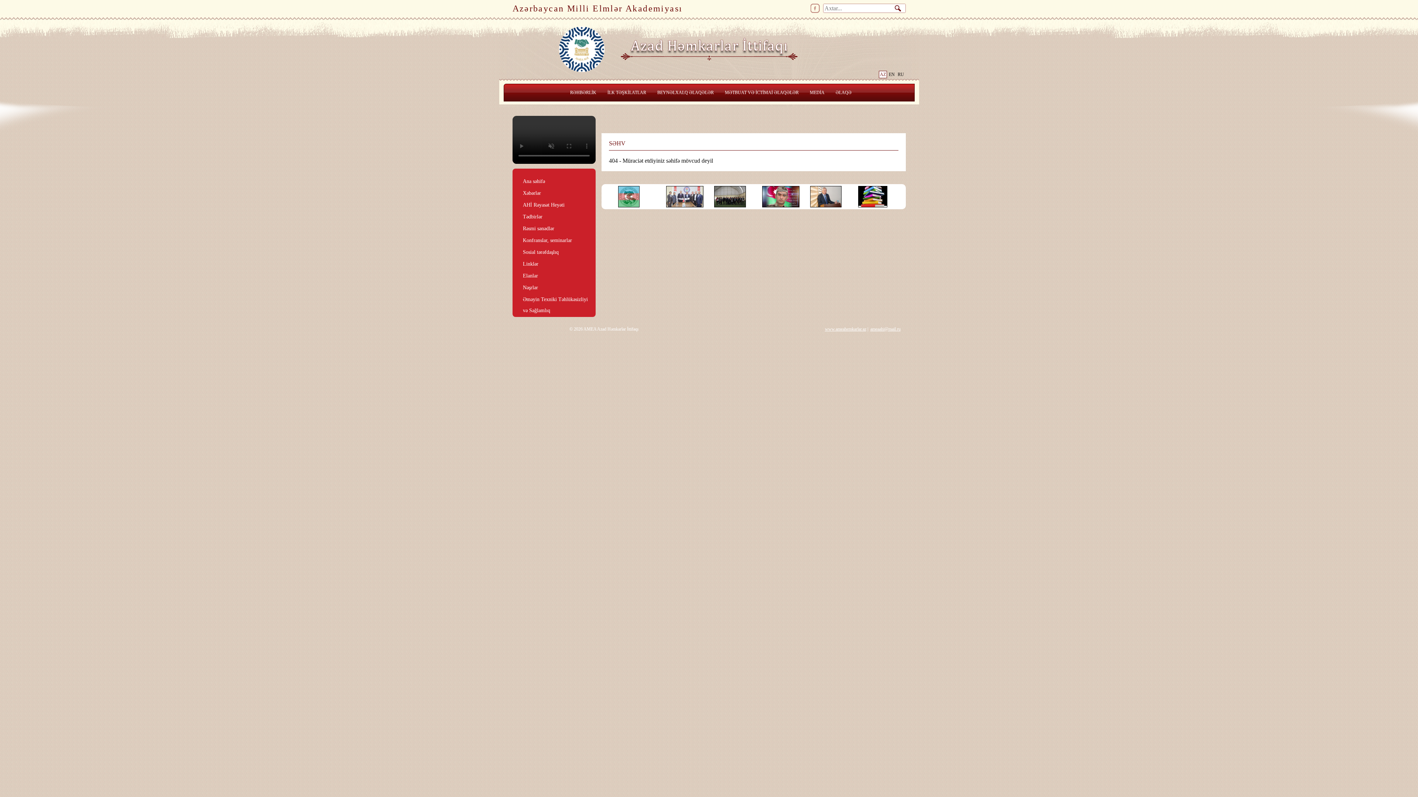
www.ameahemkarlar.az (845, 329)
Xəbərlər (532, 193)
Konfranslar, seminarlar (547, 240)
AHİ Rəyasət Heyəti (544, 205)
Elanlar (530, 276)
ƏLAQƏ (844, 92)
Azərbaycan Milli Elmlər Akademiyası (598, 8)
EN (892, 74)
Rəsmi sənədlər (538, 228)
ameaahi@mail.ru (885, 329)
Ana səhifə (534, 181)
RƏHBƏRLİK (583, 92)
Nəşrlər (530, 287)
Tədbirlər (532, 217)
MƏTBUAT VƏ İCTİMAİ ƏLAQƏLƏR (762, 92)
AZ (883, 74)
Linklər (530, 264)
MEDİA (817, 92)
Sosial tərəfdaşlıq (541, 252)
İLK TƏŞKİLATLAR (626, 92)
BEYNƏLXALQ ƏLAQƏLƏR (685, 92)
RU (901, 74)
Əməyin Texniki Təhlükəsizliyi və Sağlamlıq (555, 300)
